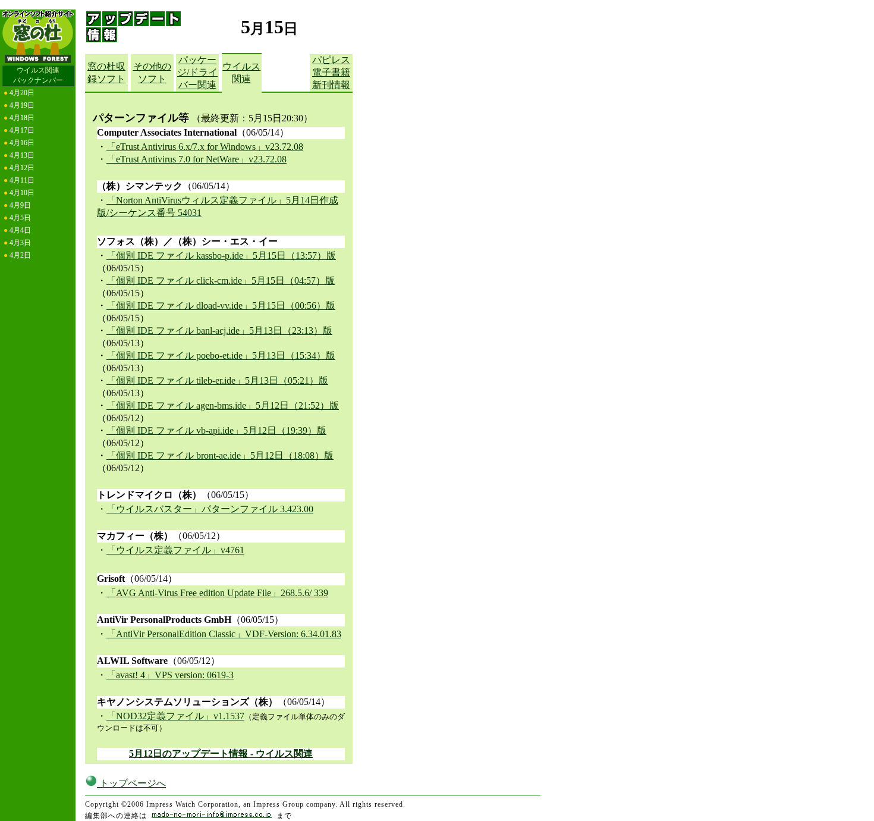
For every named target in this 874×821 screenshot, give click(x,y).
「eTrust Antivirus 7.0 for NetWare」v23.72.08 (196, 159)
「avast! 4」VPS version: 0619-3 (170, 675)
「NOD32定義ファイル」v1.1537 (175, 716)
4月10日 (22, 193)
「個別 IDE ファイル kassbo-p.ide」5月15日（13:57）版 (221, 255)
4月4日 (20, 230)
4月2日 (20, 255)
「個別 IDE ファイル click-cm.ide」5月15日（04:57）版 (220, 280)
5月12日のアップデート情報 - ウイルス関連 (221, 753)
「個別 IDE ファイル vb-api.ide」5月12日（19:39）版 (216, 430)
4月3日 (20, 243)
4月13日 (22, 155)
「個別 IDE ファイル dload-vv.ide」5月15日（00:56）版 (220, 305)
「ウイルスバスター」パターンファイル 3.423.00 (209, 509)
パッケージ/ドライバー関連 (197, 72)
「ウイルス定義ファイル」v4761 (175, 550)
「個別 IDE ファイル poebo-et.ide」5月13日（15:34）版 (220, 355)
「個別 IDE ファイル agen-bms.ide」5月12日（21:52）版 (222, 405)
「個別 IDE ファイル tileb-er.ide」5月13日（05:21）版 (217, 380)
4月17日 (22, 130)
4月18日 (22, 118)
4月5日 (20, 218)
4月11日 (22, 180)
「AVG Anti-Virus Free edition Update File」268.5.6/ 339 (217, 593)
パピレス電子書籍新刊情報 (331, 72)
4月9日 (20, 205)
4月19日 (22, 105)
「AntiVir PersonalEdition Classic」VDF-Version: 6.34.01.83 (223, 634)
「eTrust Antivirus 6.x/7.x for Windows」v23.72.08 (204, 147)
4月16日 (22, 143)
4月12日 (22, 168)
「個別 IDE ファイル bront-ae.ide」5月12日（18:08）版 (220, 455)
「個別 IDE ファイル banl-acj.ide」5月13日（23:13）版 (219, 330)
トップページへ (131, 783)
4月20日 (22, 93)
